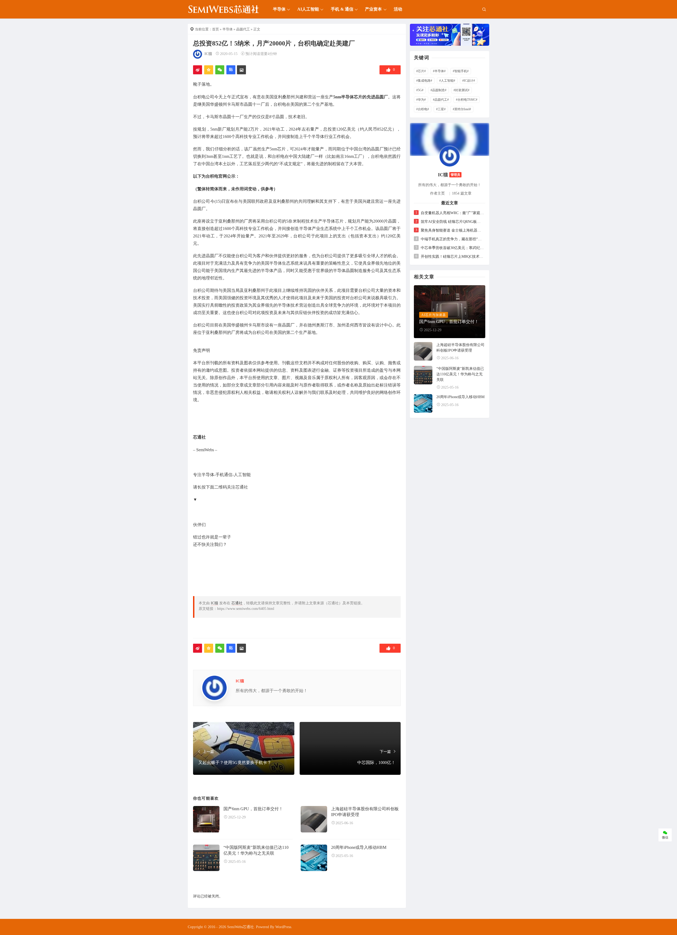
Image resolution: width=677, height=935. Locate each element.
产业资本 (373, 9)
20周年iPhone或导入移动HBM (358, 847)
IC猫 (208, 54)
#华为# (421, 100)
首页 (215, 29)
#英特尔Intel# (462, 109)
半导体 (279, 9)
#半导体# (439, 71)
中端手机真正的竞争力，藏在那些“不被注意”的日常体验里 (452, 239)
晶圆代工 (243, 29)
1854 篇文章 (462, 193)
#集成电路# (424, 80)
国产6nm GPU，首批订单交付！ (253, 809)
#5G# (419, 90)
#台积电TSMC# (466, 100)
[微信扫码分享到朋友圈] (219, 69)
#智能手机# (461, 71)
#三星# (441, 109)
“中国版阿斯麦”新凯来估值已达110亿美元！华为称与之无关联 (460, 374)
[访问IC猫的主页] (449, 156)
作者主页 (437, 193)
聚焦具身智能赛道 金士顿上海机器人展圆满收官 (452, 230)
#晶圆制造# (438, 90)
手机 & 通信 (342, 9)
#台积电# (422, 109)
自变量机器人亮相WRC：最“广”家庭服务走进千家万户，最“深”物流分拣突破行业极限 (452, 213)
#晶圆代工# (441, 100)
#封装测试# (461, 90)
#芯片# (421, 71)
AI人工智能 (308, 9)
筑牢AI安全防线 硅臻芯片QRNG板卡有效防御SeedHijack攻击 (452, 222)
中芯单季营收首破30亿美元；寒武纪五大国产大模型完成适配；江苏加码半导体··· (452, 248)
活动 (398, 9)
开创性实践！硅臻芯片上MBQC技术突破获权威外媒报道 (452, 257)
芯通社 (237, 603)
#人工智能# (447, 80)
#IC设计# (468, 80)
